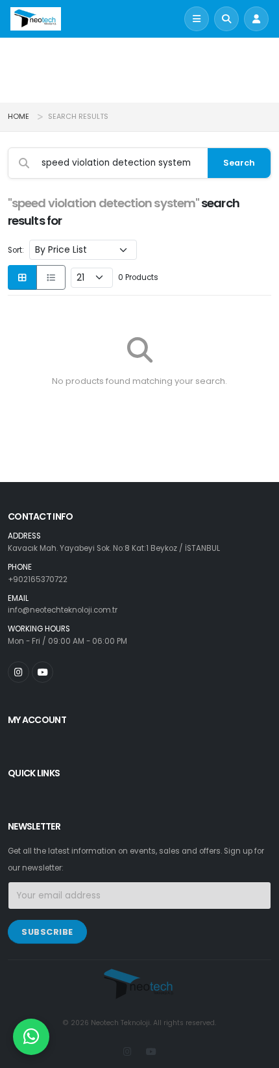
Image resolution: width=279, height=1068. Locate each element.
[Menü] (196, 18)
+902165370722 (37, 579)
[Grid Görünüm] (22, 277)
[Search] (226, 18)
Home (18, 116)
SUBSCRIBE (47, 931)
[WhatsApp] (31, 1037)
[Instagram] (18, 672)
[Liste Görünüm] (51, 277)
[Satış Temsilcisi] (31, 1037)
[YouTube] (42, 672)
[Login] (256, 18)
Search (239, 162)
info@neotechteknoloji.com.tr (62, 610)
